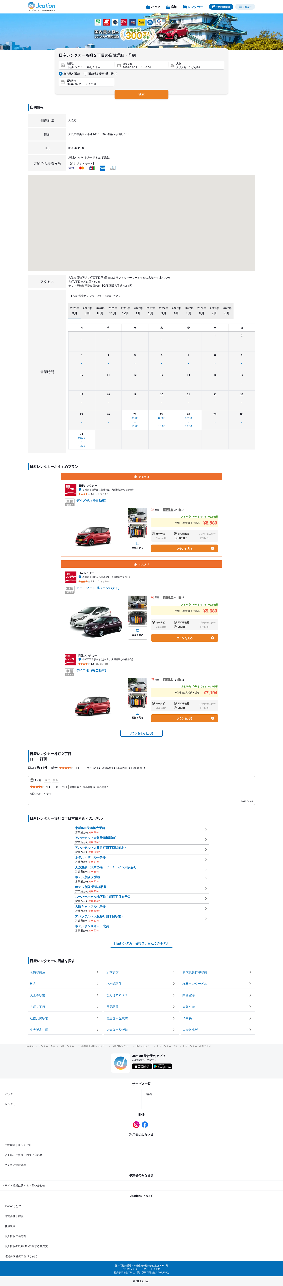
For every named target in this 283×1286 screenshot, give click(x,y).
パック (9, 1094)
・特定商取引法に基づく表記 (19, 1256)
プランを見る (185, 548)
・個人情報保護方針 (14, 1236)
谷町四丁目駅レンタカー (94, 1046)
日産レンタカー (144, 1046)
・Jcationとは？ (11, 1206)
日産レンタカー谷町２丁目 (197, 1046)
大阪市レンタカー (121, 1046)
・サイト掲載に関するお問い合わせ (23, 1185)
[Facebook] (146, 1124)
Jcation (29, 1046)
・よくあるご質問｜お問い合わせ (22, 1155)
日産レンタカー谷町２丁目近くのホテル (141, 943)
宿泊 (149, 1094)
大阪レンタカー (68, 1046)
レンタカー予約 (47, 1046)
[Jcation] (41, 7)
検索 (141, 94)
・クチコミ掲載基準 (14, 1165)
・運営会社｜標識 (12, 1216)
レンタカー (11, 1104)
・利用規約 (8, 1226)
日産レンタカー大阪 (167, 1046)
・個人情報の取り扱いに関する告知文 (25, 1246)
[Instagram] (137, 1124)
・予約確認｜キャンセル (17, 1145)
